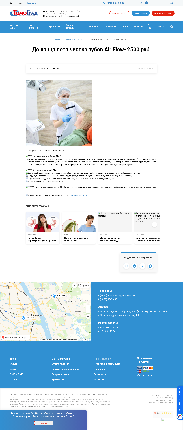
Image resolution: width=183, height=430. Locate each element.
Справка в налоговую (163, 13)
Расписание (111, 26)
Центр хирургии (33, 26)
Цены (13, 369)
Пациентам (137, 26)
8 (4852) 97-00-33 (107, 299)
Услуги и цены (14, 26)
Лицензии (99, 369)
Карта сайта (144, 375)
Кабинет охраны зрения (65, 369)
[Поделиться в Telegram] (134, 266)
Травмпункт (55, 26)
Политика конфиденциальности (161, 402)
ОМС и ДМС (16, 374)
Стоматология (60, 363)
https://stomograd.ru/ (78, 195)
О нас (149, 26)
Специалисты (94, 26)
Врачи (13, 358)
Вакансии (99, 379)
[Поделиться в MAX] (150, 266)
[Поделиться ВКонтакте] (126, 266)
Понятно (43, 423)
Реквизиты (100, 374)
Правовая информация (107, 363)
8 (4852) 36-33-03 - (118, 295)
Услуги (14, 363)
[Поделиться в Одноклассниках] (142, 266)
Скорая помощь (70, 26)
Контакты (163, 26)
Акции (124, 26)
